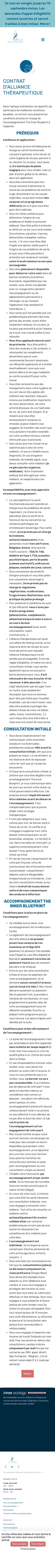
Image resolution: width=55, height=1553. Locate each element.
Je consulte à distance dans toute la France (22, 1472)
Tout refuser (37, 1544)
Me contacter (9, 1524)
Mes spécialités (9, 1506)
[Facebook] (18, 1466)
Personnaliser (28, 1549)
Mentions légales (10, 1528)
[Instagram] (5, 1466)
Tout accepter (19, 1544)
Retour (27, 1373)
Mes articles (8, 1510)
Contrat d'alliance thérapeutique (17, 1513)
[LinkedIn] (12, 1466)
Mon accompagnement (13, 1503)
